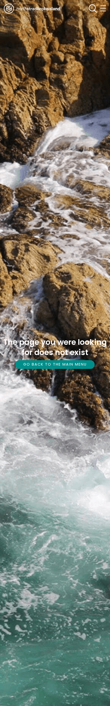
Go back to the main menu (55, 364)
